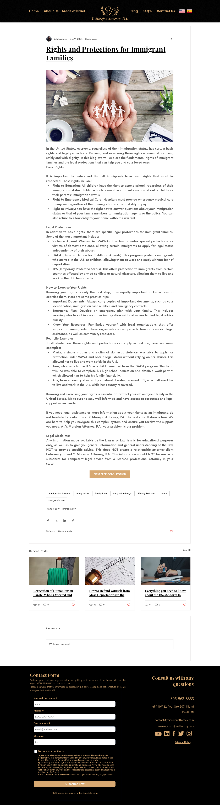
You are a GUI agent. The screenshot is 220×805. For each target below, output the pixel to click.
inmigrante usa (56, 500)
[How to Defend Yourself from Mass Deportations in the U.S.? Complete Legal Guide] (110, 571)
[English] (182, 11)
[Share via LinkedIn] (64, 520)
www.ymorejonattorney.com (177, 726)
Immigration (82, 493)
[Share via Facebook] (48, 520)
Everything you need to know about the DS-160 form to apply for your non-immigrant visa (165, 593)
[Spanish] (189, 11)
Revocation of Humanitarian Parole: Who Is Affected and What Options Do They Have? (53, 593)
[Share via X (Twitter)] (56, 520)
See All (187, 550)
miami (164, 493)
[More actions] (171, 39)
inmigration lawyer (122, 493)
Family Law (101, 493)
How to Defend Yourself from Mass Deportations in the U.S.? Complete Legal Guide (109, 593)
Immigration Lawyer (59, 493)
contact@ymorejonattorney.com (174, 719)
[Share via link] (73, 520)
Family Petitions (146, 493)
